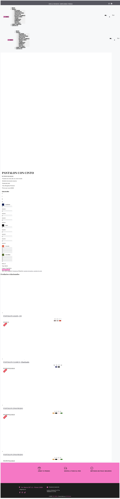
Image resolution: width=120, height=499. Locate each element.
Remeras (17, 20)
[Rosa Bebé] (59, 413)
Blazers (17, 10)
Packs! (17, 21)
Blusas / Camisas (20, 15)
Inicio (13, 8)
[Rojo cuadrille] (60, 320)
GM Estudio (68, 496)
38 (56, 365)
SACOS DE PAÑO (19, 13)
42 (61, 365)
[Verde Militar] (61, 413)
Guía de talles (5, 191)
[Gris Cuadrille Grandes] (57, 320)
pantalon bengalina (28, 271)
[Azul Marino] (56, 366)
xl (57, 318)
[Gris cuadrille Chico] (55, 320)
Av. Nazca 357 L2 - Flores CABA (32, 487)
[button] (113, 15)
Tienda (14, 9)
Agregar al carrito (5, 269)
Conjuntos (18, 11)
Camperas (18, 19)
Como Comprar (16, 24)
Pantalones (18, 16)
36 (54, 365)
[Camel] (53, 413)
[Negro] (59, 366)
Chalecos (18, 14)
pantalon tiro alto (38, 271)
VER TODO (17, 23)
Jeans (16, 18)
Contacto (15, 25)
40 (58, 365)
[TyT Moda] (52, 20)
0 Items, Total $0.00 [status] (6, 268)
